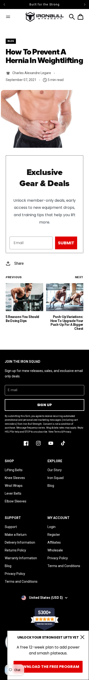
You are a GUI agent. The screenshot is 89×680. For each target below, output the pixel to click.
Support (11, 527)
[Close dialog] (82, 637)
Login (51, 527)
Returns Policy (15, 550)
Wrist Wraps (14, 486)
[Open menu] (8, 17)
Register (53, 535)
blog (11, 41)
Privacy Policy (15, 574)
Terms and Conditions (21, 581)
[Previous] (13, 4)
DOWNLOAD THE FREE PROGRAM (48, 666)
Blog (50, 486)
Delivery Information (20, 542)
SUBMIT (66, 243)
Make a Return (16, 535)
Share (19, 263)
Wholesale (55, 550)
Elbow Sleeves (15, 501)
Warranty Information (21, 558)
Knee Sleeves (15, 478)
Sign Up (44, 405)
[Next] (84, 4)
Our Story (54, 470)
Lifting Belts (14, 470)
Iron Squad (55, 478)
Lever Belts (13, 493)
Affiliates (54, 542)
